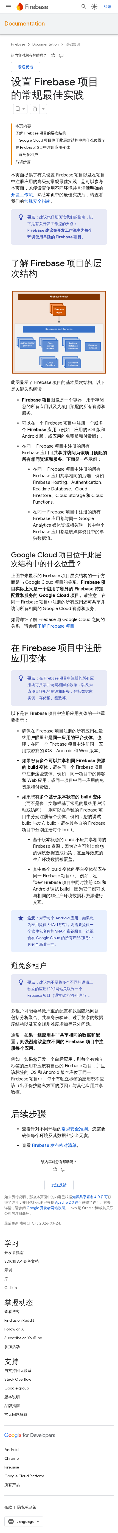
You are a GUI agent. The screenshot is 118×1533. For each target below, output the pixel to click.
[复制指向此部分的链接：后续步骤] (51, 1114)
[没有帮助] (61, 55)
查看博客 (12, 1311)
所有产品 (12, 1484)
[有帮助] (53, 55)
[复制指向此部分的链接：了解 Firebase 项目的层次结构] (42, 274)
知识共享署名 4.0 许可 (90, 1197)
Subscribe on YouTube (23, 1337)
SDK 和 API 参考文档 (21, 1261)
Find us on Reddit (19, 1320)
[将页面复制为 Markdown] (35, 109)
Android (11, 1449)
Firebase (18, 44)
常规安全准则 (74, 1129)
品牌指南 (12, 1405)
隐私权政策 (26, 1507)
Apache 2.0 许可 (68, 1202)
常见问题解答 (15, 1414)
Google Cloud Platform (24, 1475)
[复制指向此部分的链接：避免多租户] (52, 966)
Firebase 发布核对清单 (54, 1145)
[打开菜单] (8, 6)
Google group (16, 1388)
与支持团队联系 (17, 1370)
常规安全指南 (37, 201)
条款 (8, 1507)
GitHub (10, 1287)
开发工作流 (22, 195)
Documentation (24, 23)
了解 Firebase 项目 (55, 626)
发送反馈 (25, 66)
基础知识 (73, 44)
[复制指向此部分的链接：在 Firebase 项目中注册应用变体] (51, 659)
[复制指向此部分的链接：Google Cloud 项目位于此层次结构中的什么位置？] (87, 564)
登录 (107, 6)
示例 (8, 1270)
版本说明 (12, 1396)
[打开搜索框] (84, 6)
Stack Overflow (17, 1379)
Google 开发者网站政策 (46, 1208)
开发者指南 (14, 1252)
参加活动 (12, 1346)
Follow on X (14, 1329)
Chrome (11, 1458)
